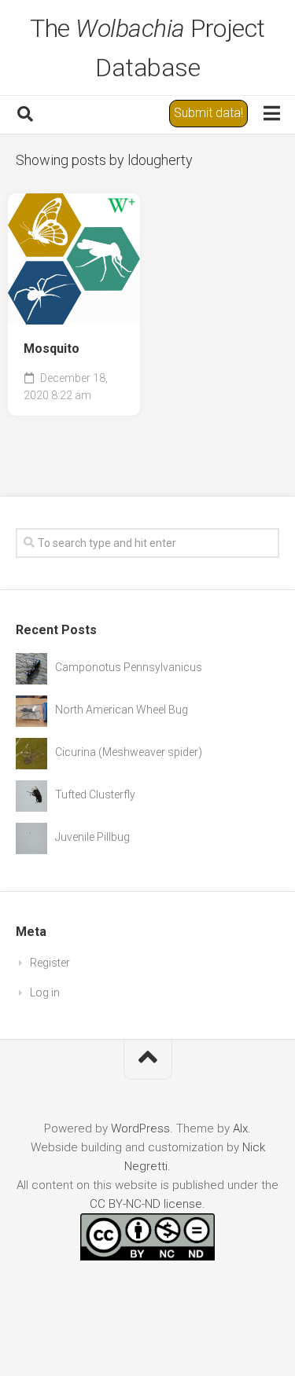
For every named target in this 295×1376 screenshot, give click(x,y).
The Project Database (147, 48)
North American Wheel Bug (121, 709)
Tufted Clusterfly (95, 794)
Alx (240, 1128)
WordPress (140, 1128)
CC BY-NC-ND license (146, 1204)
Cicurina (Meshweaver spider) (128, 752)
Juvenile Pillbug (92, 837)
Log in (45, 992)
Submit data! (208, 112)
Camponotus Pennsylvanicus (128, 667)
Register (50, 962)
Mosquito (51, 348)
